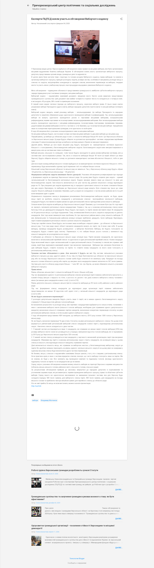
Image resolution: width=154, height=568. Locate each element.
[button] (121, 19)
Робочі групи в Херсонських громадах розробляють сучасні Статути (64, 470)
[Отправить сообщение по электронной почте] (32, 396)
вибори (35, 400)
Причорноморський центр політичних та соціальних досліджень (73, 5)
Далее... (119, 490)
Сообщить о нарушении (77, 563)
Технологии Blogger (77, 558)
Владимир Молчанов (49, 400)
